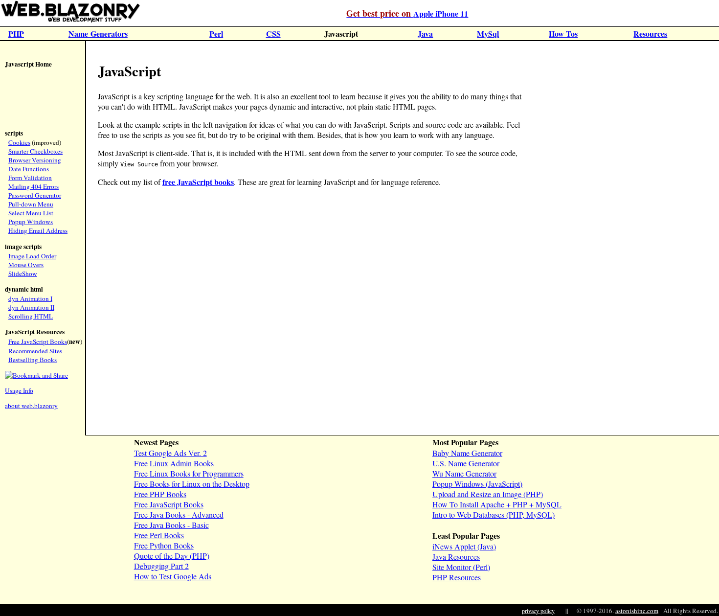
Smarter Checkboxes (35, 151)
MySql (488, 33)
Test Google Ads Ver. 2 (170, 453)
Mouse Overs (26, 264)
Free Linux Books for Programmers (189, 473)
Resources (650, 33)
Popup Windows (30, 221)
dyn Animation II (31, 307)
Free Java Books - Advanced (179, 514)
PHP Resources (456, 577)
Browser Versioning (34, 160)
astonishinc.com (636, 610)
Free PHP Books (160, 494)
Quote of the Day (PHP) (171, 555)
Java (425, 33)
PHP (16, 33)
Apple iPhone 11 (407, 13)
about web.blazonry (31, 405)
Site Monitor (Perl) (461, 567)
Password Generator (34, 195)
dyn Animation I (30, 298)
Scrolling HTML (30, 316)
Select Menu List (30, 212)
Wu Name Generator (464, 473)
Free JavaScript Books (37, 341)
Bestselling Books (32, 359)
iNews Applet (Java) (464, 546)
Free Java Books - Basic (171, 525)
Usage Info (19, 390)
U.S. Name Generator (465, 463)
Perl (216, 33)
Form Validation (30, 177)
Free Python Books (164, 545)
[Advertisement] (34, 100)
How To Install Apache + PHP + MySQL (497, 504)
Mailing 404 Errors (33, 186)
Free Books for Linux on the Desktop (191, 484)
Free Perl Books (159, 535)
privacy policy (538, 611)
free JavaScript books (198, 181)
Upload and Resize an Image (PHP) (487, 494)
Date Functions (28, 168)
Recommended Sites (35, 350)
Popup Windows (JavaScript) (477, 484)
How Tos (563, 33)
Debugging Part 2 (161, 566)
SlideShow (22, 273)
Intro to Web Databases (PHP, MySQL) (493, 514)
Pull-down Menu (30, 204)
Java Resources (456, 556)
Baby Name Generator (467, 453)
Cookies (19, 142)
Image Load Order (32, 255)
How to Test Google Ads (172, 576)
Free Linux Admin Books (174, 463)
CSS (273, 33)
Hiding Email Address (37, 230)
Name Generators (98, 33)
